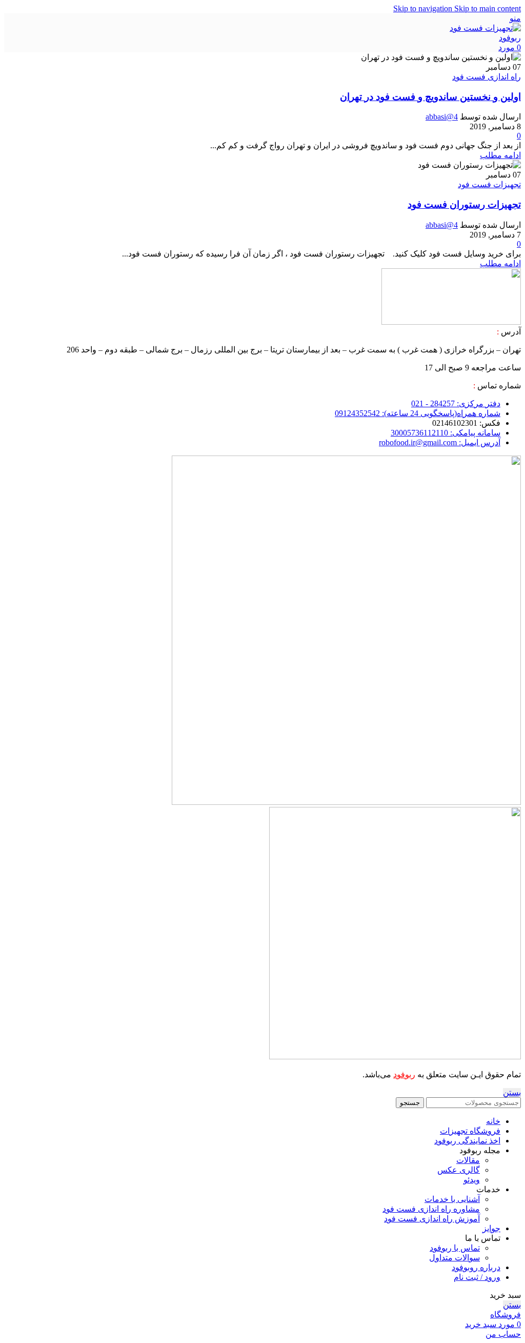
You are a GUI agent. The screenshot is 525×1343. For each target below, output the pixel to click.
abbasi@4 (442, 116)
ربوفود (404, 1074)
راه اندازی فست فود (486, 76)
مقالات (468, 1160)
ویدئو (471, 1179)
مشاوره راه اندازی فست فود (431, 1208)
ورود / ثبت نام (477, 1277)
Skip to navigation (423, 8)
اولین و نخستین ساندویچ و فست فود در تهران (430, 96)
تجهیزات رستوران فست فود (464, 204)
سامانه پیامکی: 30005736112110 (445, 432)
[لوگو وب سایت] (485, 37)
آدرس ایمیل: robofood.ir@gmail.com (439, 442)
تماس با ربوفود (455, 1247)
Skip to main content (487, 8)
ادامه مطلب (500, 155)
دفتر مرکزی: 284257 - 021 (455, 403)
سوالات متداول (454, 1257)
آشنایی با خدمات (452, 1199)
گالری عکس (458, 1170)
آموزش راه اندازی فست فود (432, 1218)
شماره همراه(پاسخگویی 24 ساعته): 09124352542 (417, 413)
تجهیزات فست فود (489, 184)
